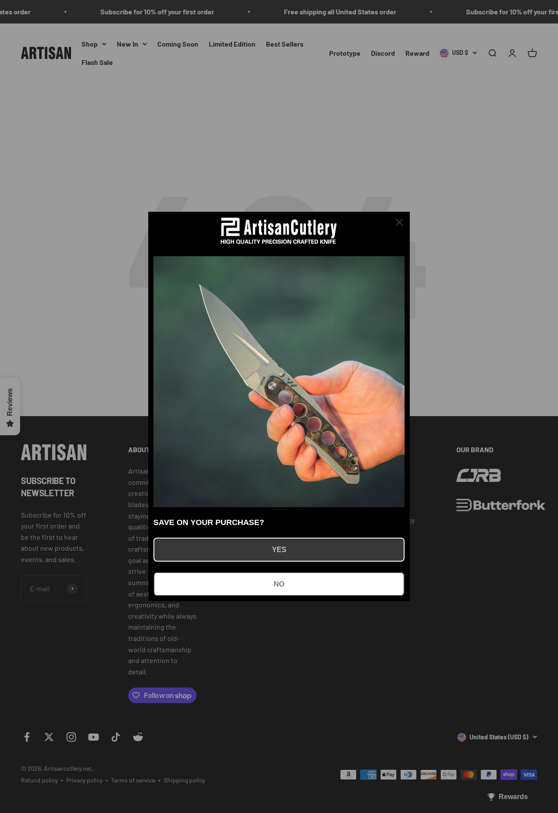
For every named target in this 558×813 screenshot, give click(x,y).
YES (279, 549)
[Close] (399, 222)
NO (279, 584)
